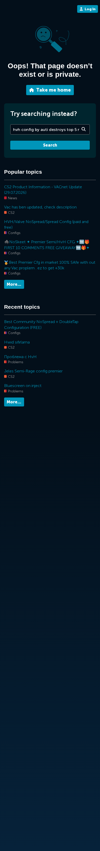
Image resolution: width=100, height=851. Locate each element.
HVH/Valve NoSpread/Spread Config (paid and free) (46, 224)
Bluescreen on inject (23, 385)
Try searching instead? (43, 113)
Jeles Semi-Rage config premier (33, 371)
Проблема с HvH (20, 356)
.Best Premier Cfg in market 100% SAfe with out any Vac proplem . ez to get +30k (49, 265)
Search (50, 145)
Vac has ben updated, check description (40, 207)
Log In (90, 9)
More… (14, 284)
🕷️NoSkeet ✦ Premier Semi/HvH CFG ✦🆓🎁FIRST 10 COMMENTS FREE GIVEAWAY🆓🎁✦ (46, 244)
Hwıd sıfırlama (17, 342)
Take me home (53, 90)
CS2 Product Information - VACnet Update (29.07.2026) (43, 189)
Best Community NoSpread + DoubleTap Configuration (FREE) (41, 324)
